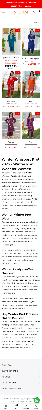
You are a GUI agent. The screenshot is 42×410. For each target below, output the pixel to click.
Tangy (30, 101)
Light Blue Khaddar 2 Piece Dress (15, 58)
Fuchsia (11, 142)
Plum (31, 142)
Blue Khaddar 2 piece (31, 59)
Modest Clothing (16, 399)
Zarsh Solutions (26, 402)
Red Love (11, 101)
